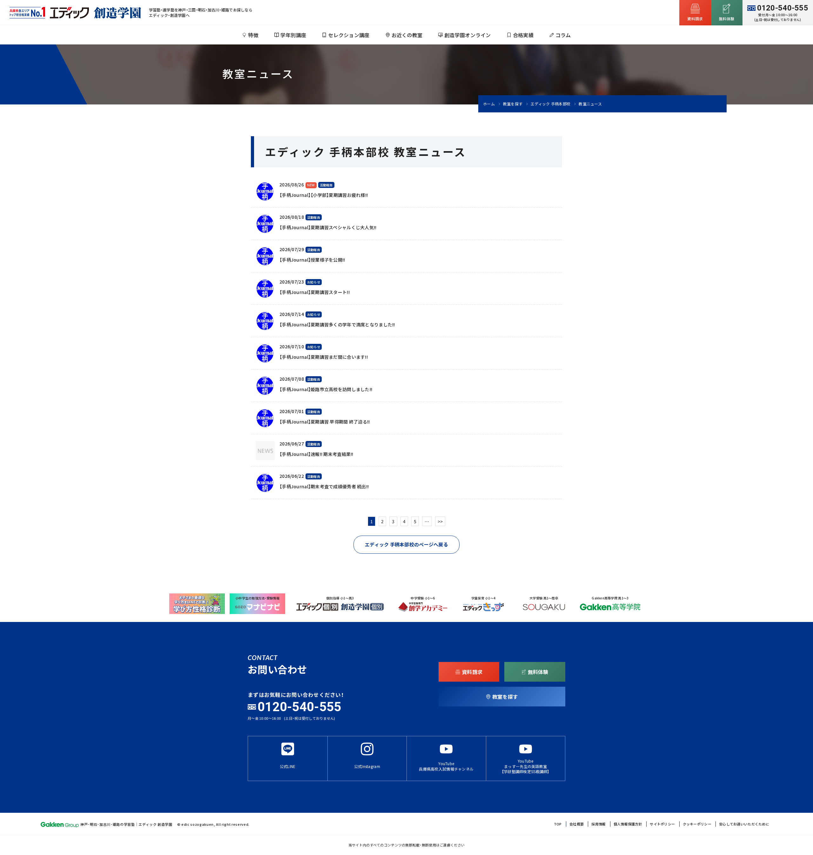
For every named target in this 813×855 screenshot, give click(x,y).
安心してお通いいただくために (744, 824)
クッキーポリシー (697, 824)
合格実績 (523, 35)
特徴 (253, 35)
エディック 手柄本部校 (550, 104)
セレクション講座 (348, 35)
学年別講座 (293, 35)
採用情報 (598, 824)
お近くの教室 (407, 35)
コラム (563, 35)
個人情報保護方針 (628, 824)
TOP (558, 824)
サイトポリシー (662, 824)
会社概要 (576, 824)
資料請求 (472, 672)
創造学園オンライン (467, 35)
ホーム (489, 104)
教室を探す (512, 104)
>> (440, 521)
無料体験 (538, 672)
